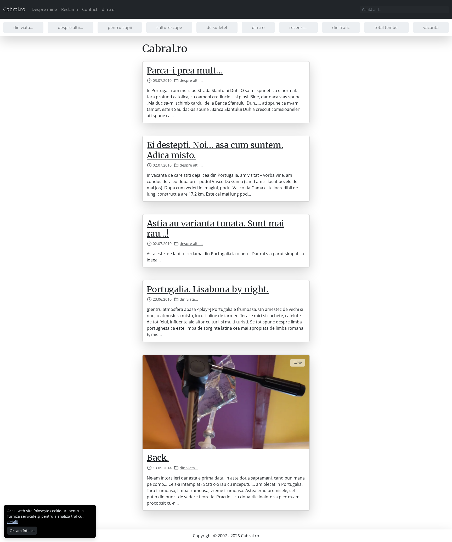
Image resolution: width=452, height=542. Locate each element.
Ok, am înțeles (22, 530)
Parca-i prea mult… (185, 70)
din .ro (108, 9)
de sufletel (217, 27)
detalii (12, 521)
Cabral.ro (14, 9)
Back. (158, 458)
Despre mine (44, 9)
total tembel (387, 27)
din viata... (23, 27)
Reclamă (69, 9)
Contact (90, 9)
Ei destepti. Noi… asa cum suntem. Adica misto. (215, 150)
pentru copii (120, 27)
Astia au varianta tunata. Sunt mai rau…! (215, 228)
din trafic (341, 27)
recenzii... (298, 27)
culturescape (169, 27)
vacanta (431, 27)
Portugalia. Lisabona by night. (208, 289)
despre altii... (70, 27)
